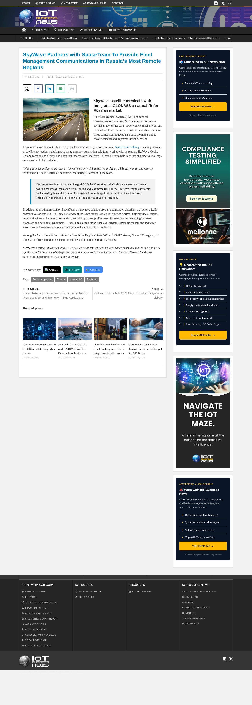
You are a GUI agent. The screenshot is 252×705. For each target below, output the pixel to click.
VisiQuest (78, 671)
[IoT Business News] (38, 16)
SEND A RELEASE (96, 3)
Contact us (188, 613)
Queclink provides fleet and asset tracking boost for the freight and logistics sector (109, 349)
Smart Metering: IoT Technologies (202, 324)
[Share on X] (27, 88)
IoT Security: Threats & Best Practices (204, 298)
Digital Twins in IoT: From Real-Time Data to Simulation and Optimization (172, 38)
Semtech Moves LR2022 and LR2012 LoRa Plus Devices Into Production (72, 349)
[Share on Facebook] (38, 88)
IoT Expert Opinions (90, 592)
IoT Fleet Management (196, 311)
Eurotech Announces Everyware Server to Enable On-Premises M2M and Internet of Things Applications (55, 293)
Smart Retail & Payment (38, 646)
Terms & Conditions (193, 618)
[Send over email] (61, 88)
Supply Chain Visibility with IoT (201, 305)
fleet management (42, 279)
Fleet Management (59, 77)
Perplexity (74, 269)
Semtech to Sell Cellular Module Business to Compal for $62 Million (145, 349)
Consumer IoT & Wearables (40, 635)
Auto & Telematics (35, 624)
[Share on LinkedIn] (49, 88)
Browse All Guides (203, 335)
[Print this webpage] (72, 88)
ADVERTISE (71, 3)
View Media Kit (203, 545)
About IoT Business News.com (199, 592)
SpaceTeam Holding (127, 147)
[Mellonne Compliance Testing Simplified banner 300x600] (203, 189)
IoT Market (31, 597)
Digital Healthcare (35, 640)
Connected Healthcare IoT (198, 317)
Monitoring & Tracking (38, 613)
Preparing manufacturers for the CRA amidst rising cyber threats (39, 349)
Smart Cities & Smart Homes (41, 619)
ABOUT (26, 3)
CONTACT (117, 3)
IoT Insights (66, 30)
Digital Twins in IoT (195, 286)
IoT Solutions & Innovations (41, 602)
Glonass (61, 279)
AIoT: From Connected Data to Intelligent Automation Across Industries (101, 38)
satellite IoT (76, 279)
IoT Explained (93, 30)
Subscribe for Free (203, 106)
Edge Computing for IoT (197, 292)
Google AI (95, 269)
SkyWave (92, 279)
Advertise (188, 602)
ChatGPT (53, 269)
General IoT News (76, 77)
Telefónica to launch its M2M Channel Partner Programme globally (128, 293)
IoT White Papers (124, 30)
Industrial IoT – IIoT (36, 608)
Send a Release (190, 597)
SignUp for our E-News (195, 608)
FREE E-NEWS (47, 3)
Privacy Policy (190, 624)
